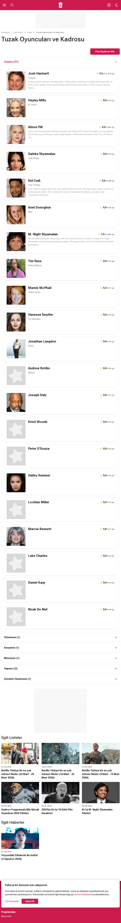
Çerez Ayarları (12, 901)
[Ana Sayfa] (61, 5)
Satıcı (31, 346)
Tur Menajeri (34, 319)
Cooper (31, 78)
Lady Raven (33, 158)
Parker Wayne (35, 265)
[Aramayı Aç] (12, 5)
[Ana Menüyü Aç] (4, 5)
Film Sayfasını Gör (105, 51)
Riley (30, 212)
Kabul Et (29, 901)
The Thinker (34, 185)
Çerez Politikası (82, 894)
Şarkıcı (31, 372)
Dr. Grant (32, 104)
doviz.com (6, 916)
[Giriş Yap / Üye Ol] (109, 5)
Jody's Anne (34, 292)
